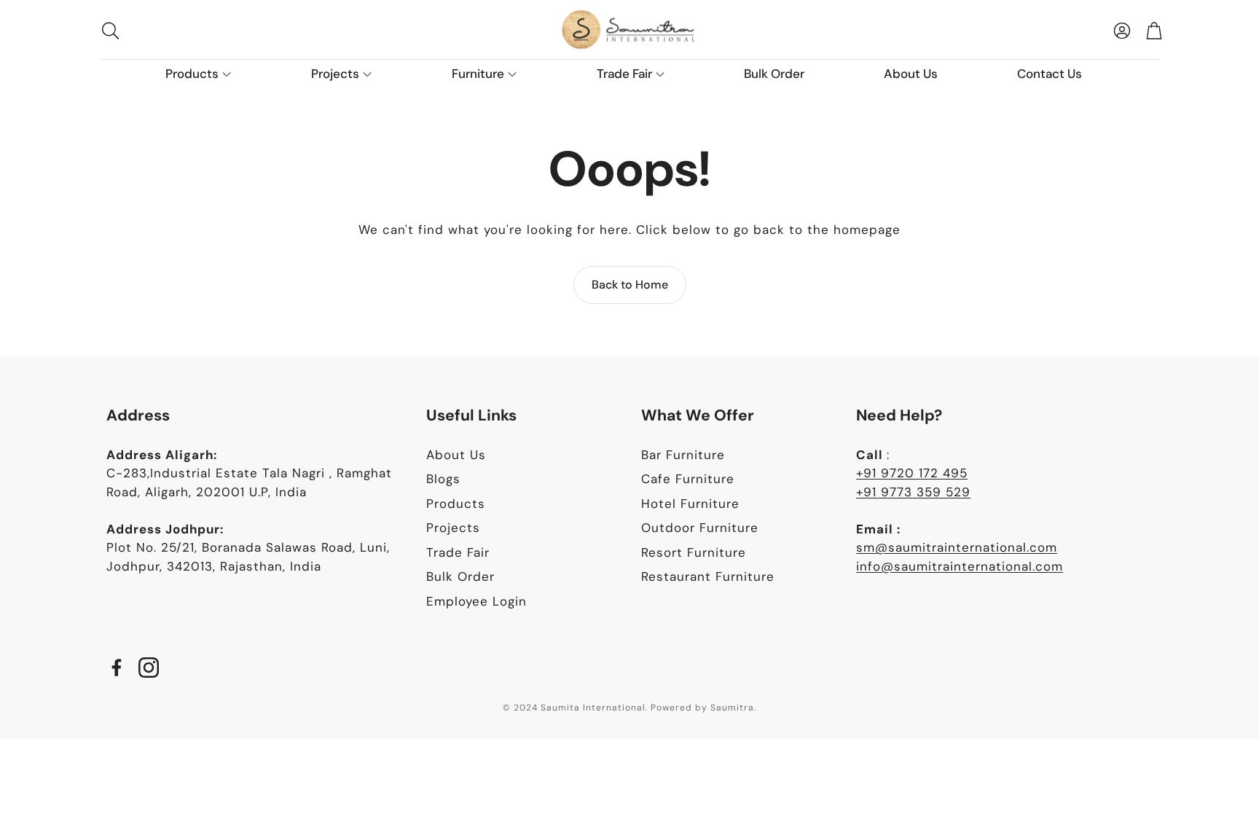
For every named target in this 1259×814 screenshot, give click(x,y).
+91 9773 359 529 (913, 492)
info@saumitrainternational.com (959, 566)
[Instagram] (148, 667)
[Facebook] (116, 667)
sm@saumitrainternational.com (956, 547)
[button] (193, 30)
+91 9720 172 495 (912, 473)
